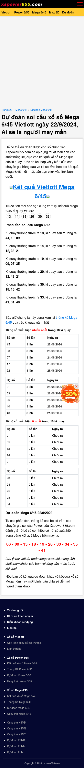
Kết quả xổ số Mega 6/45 (21, 696)
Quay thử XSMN (16, 728)
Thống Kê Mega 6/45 (19, 702)
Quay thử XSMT (16, 734)
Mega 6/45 (39, 12)
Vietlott (6, 12)
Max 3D (54, 12)
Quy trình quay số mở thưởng (24, 643)
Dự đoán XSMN (16, 746)
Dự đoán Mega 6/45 (18, 708)
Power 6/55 (21, 12)
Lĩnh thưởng (14, 648)
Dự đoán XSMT (16, 752)
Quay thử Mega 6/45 (19, 714)
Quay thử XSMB (16, 722)
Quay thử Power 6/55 (19, 681)
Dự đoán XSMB (16, 740)
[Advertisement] (42, 61)
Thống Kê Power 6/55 (19, 669)
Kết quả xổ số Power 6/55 (22, 663)
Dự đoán (68, 12)
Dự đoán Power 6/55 (19, 675)
